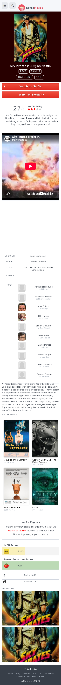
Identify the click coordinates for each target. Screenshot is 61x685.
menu (5, 5)
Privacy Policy (38, 677)
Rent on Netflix (30, 575)
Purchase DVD (30, 582)
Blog (18, 674)
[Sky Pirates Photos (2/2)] (30, 644)
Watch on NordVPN (31, 94)
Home (10, 674)
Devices (26, 674)
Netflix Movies (27, 681)
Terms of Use (23, 677)
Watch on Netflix (30, 86)
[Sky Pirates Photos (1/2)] (30, 608)
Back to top (32, 669)
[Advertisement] (30, 229)
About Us (37, 674)
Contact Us (49, 674)
